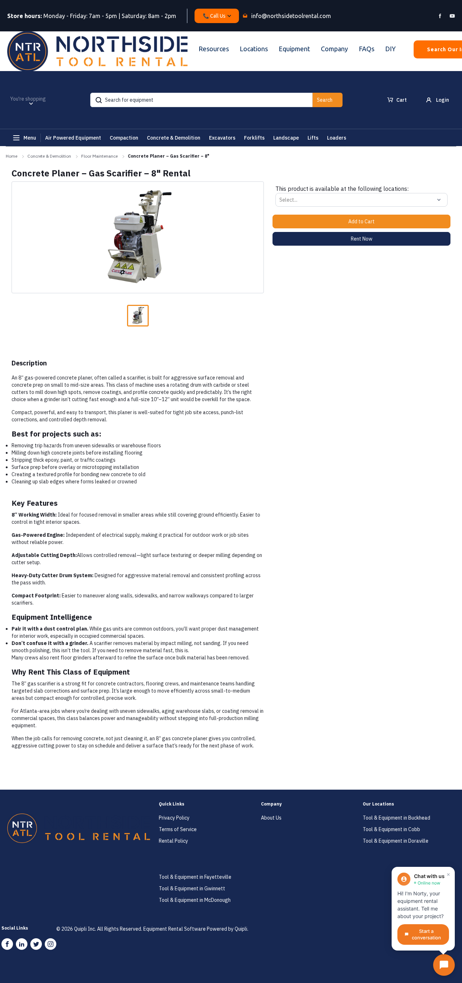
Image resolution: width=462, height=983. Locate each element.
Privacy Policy (174, 818)
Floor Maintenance (99, 156)
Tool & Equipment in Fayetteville (195, 877)
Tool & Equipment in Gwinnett (192, 888)
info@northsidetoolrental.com (291, 16)
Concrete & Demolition (49, 156)
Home (11, 156)
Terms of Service (178, 829)
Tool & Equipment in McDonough (195, 900)
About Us (271, 818)
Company (334, 48)
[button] (217, 16)
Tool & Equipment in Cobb (391, 829)
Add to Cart (361, 221)
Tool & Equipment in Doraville (395, 841)
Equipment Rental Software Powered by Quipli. (195, 929)
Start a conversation (426, 934)
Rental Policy (173, 841)
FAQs (366, 48)
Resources (214, 48)
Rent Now (361, 239)
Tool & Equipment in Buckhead (396, 818)
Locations (254, 48)
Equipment (294, 48)
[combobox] (279, 199)
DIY (390, 48)
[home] (97, 51)
